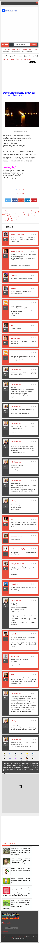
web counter (20, 194)
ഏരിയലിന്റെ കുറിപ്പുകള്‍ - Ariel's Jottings (14, 937)
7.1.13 (32, 251)
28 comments (27, 59)
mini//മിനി (13, 275)
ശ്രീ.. (12, 519)
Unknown (13, 303)
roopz (12, 675)
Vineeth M (13, 634)
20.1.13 (32, 674)
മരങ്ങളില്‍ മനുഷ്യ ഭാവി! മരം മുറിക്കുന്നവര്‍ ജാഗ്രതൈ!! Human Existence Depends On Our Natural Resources (20, 851)
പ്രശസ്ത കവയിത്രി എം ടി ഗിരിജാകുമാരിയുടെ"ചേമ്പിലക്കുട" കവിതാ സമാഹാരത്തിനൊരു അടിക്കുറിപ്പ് (16, 904)
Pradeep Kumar (14, 584)
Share (15, 200)
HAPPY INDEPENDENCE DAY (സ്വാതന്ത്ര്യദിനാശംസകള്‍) (20, 869)
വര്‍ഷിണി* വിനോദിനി (17, 251)
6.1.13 (32, 234)
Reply (5, 239)
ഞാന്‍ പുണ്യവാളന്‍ (17, 234)
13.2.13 (32, 693)
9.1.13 (32, 656)
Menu (6, 45)
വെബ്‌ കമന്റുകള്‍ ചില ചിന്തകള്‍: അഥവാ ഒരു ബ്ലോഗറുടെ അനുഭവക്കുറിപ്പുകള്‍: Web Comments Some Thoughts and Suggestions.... (16, 892)
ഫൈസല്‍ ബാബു (16, 536)
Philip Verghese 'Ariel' (9, 59)
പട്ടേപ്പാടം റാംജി (15, 338)
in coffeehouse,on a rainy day (18, 549)
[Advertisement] (19, 27)
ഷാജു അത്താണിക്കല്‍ (18, 564)
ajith (12, 325)
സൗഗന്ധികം (15, 656)
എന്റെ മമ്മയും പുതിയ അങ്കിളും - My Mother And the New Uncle (20, 880)
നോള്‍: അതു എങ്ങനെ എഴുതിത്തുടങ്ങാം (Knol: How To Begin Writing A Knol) (20, 861)
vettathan (13, 288)
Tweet (9, 200)
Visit (5, 932)
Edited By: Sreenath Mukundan (27, 940)
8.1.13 (32, 584)
